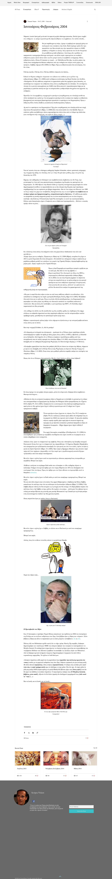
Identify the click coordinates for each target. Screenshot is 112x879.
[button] (95, 9)
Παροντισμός (46, 9)
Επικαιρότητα (27, 9)
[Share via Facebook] (24, 733)
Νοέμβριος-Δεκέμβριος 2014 (55, 768)
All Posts (17, 9)
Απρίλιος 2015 (21, 768)
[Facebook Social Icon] (34, 801)
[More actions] (87, 21)
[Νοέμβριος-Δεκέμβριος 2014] (56, 758)
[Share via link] (37, 733)
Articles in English (67, 9)
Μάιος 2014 (77, 768)
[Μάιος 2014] (84, 758)
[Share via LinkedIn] (33, 733)
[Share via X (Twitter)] (29, 733)
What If (36, 9)
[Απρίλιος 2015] (27, 758)
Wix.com (40, 878)
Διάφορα (55, 9)
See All (95, 748)
